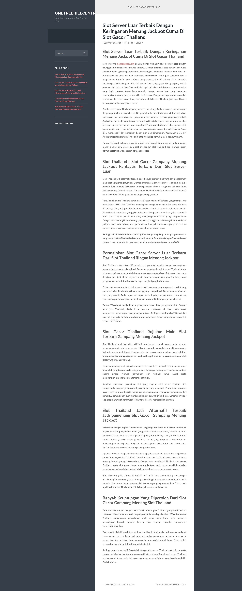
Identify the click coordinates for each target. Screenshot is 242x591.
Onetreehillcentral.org (82, 13)
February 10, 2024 (112, 43)
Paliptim (128, 43)
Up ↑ (184, 585)
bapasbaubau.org (125, 63)
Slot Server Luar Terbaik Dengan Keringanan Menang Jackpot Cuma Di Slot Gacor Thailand (144, 31)
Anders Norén (172, 585)
